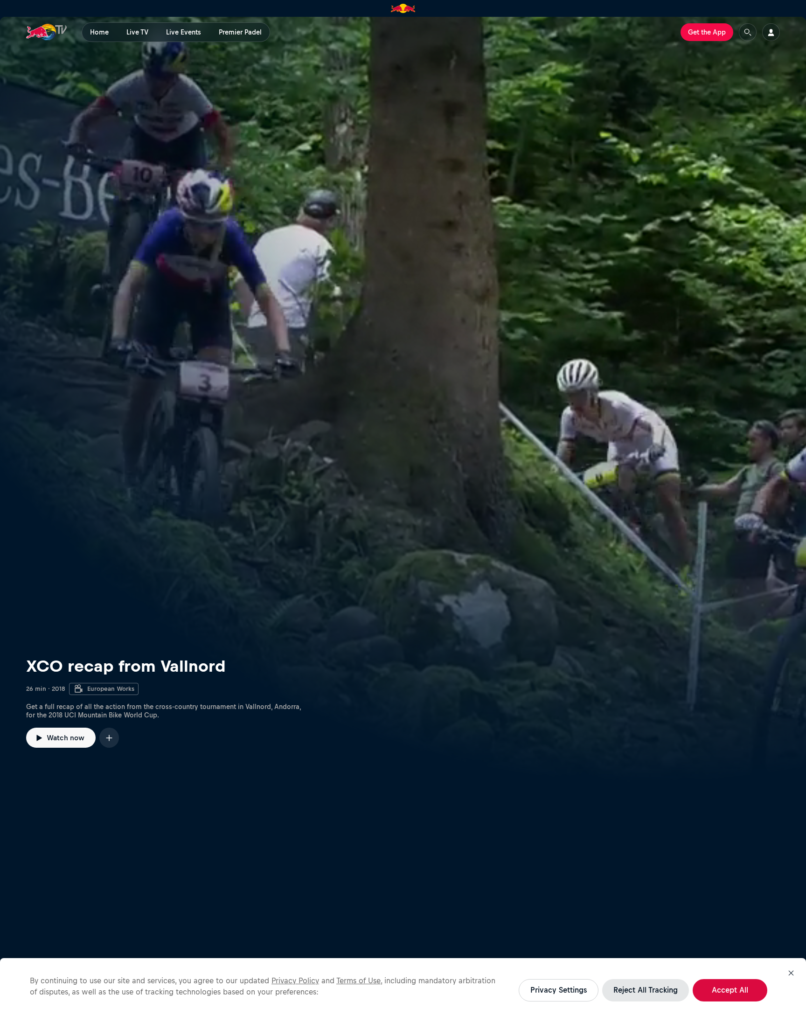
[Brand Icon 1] (403, 8)
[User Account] (771, 32)
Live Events (183, 32)
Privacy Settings (558, 990)
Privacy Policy (295, 980)
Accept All (730, 990)
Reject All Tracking (645, 990)
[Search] (748, 32)
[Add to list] (109, 738)
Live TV (137, 32)
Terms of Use (358, 980)
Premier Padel (240, 32)
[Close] (791, 973)
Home (99, 32)
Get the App (707, 32)
